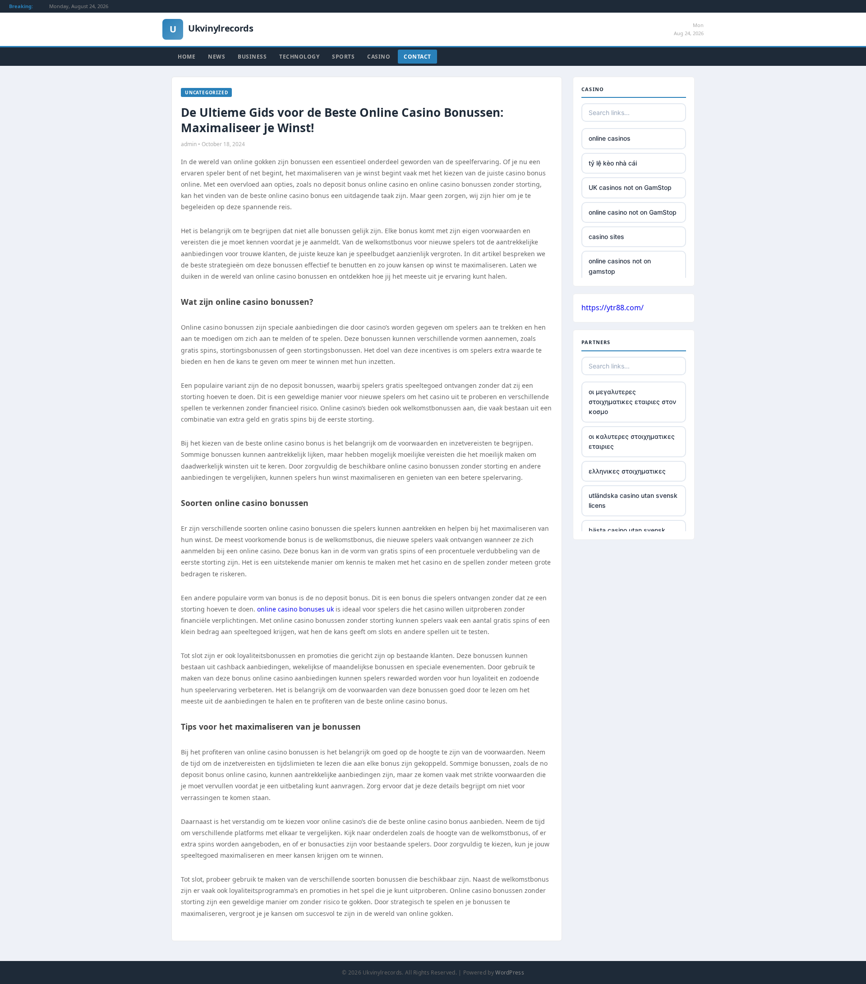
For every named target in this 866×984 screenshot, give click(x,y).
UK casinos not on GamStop (630, 187)
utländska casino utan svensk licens (633, 500)
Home (186, 56)
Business (252, 56)
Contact (417, 56)
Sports (343, 56)
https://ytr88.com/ (612, 308)
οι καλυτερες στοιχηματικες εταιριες (632, 441)
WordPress (509, 972)
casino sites (606, 236)
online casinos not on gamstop (620, 266)
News (216, 56)
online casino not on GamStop (633, 212)
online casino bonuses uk (295, 609)
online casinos (610, 138)
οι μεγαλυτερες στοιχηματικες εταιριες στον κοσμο (632, 402)
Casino (378, 56)
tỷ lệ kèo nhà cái (613, 163)
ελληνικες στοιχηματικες (627, 471)
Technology (299, 56)
